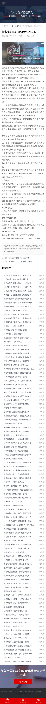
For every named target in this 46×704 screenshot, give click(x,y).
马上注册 (23, 682)
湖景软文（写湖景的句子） (14, 626)
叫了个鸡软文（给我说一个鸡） (16, 377)
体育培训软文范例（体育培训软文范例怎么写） (19, 572)
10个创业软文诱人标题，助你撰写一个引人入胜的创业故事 (19, 634)
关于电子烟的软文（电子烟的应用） (17, 486)
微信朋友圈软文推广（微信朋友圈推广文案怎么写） (19, 416)
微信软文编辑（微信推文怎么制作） (17, 576)
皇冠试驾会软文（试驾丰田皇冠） (17, 439)
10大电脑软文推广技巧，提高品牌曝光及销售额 (19, 513)
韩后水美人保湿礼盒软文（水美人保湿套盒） (19, 283)
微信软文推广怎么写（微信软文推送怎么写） (19, 373)
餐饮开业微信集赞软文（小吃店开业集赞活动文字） (19, 619)
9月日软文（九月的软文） (14, 342)
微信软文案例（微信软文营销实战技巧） (19, 630)
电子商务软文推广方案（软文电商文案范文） (19, 388)
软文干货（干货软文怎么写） (15, 482)
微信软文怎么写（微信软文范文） (17, 603)
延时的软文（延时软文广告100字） (17, 400)
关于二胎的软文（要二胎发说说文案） (18, 381)
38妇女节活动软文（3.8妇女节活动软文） (19, 392)
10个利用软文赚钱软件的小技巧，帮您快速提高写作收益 (19, 498)
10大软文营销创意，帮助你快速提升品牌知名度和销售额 (19, 420)
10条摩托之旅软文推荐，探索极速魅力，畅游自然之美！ (19, 587)
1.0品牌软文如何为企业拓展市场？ (17, 279)
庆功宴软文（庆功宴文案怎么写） (17, 365)
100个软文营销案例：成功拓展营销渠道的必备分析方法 (19, 490)
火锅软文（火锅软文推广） (14, 334)
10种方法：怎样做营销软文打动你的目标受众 (19, 455)
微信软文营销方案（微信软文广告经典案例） (19, 517)
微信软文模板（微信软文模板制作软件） (19, 533)
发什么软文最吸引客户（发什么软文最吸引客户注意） (19, 275)
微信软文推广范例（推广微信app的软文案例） (19, 654)
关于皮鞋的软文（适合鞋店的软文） (17, 474)
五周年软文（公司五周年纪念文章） (17, 568)
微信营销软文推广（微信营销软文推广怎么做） (19, 478)
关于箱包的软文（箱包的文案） (16, 529)
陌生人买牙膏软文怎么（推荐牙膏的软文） (19, 361)
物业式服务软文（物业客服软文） (17, 509)
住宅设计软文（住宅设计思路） (21, 261)
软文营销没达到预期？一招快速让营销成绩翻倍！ (19, 318)
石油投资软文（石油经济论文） (16, 385)
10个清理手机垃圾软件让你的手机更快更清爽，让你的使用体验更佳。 (19, 291)
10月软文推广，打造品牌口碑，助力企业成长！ (19, 548)
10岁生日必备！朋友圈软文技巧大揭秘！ (19, 357)
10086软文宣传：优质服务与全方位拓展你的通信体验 (19, 525)
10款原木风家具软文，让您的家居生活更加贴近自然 (19, 544)
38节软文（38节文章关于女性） (16, 346)
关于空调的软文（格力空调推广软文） (18, 307)
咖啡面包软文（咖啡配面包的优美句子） (19, 470)
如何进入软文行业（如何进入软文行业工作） (19, 599)
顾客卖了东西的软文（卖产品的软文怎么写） (19, 443)
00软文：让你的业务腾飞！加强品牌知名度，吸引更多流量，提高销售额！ (19, 295)
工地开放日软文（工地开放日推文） (17, 615)
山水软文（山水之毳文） (13, 502)
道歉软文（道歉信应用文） (14, 459)
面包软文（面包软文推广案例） (16, 494)
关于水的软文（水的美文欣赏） (16, 638)
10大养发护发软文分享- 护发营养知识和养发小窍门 (19, 303)
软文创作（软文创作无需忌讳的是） (17, 349)
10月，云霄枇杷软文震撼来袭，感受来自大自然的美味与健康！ (19, 521)
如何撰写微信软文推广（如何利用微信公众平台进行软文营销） (19, 427)
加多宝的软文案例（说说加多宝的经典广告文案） (19, 564)
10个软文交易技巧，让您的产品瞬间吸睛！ (19, 661)
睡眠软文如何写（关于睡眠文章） (17, 314)
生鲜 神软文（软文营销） (13, 658)
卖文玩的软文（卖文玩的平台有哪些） (18, 650)
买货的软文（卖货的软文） (14, 591)
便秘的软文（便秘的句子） (14, 541)
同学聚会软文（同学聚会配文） (16, 330)
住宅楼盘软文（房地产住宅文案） (17, 560)
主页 (11, 26)
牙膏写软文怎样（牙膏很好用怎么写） (18, 646)
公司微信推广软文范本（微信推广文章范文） (19, 322)
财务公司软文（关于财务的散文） (17, 466)
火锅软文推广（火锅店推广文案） (17, 451)
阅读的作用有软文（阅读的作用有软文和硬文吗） (19, 431)
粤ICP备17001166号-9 (23, 694)
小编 (32, 36)
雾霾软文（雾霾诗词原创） (14, 505)
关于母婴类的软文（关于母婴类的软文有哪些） (19, 580)
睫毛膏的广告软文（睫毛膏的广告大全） (19, 537)
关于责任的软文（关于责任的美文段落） (19, 595)
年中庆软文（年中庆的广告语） (16, 310)
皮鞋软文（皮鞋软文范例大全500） (17, 412)
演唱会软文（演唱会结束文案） (16, 622)
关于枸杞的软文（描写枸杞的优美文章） (19, 556)
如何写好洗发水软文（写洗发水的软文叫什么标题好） (19, 396)
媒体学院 (18, 26)
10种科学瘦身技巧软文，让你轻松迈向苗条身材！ (19, 287)
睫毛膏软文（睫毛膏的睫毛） (15, 607)
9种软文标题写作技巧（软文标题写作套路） (19, 369)
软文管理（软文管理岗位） (14, 408)
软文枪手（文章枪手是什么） (15, 326)
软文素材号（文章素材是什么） (16, 611)
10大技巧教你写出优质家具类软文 (17, 353)
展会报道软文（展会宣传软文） (16, 435)
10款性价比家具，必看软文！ (15, 424)
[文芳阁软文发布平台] (4, 4)
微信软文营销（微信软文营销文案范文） (19, 299)
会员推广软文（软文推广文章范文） (17, 404)
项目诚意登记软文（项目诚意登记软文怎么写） (19, 583)
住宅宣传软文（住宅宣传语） (20, 258)
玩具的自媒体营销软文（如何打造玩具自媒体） (19, 463)
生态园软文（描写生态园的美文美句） (18, 338)
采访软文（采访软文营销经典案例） (17, 642)
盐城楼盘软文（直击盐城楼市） (16, 447)
